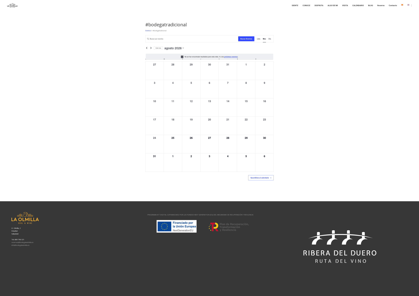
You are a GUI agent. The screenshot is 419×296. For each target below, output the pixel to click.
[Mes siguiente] (151, 48)
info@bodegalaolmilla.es (20, 245)
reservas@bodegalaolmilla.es (22, 242)
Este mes (158, 48)
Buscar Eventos (246, 39)
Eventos (148, 31)
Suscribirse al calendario (260, 178)
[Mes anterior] (146, 48)
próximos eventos (231, 57)
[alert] (209, 57)
